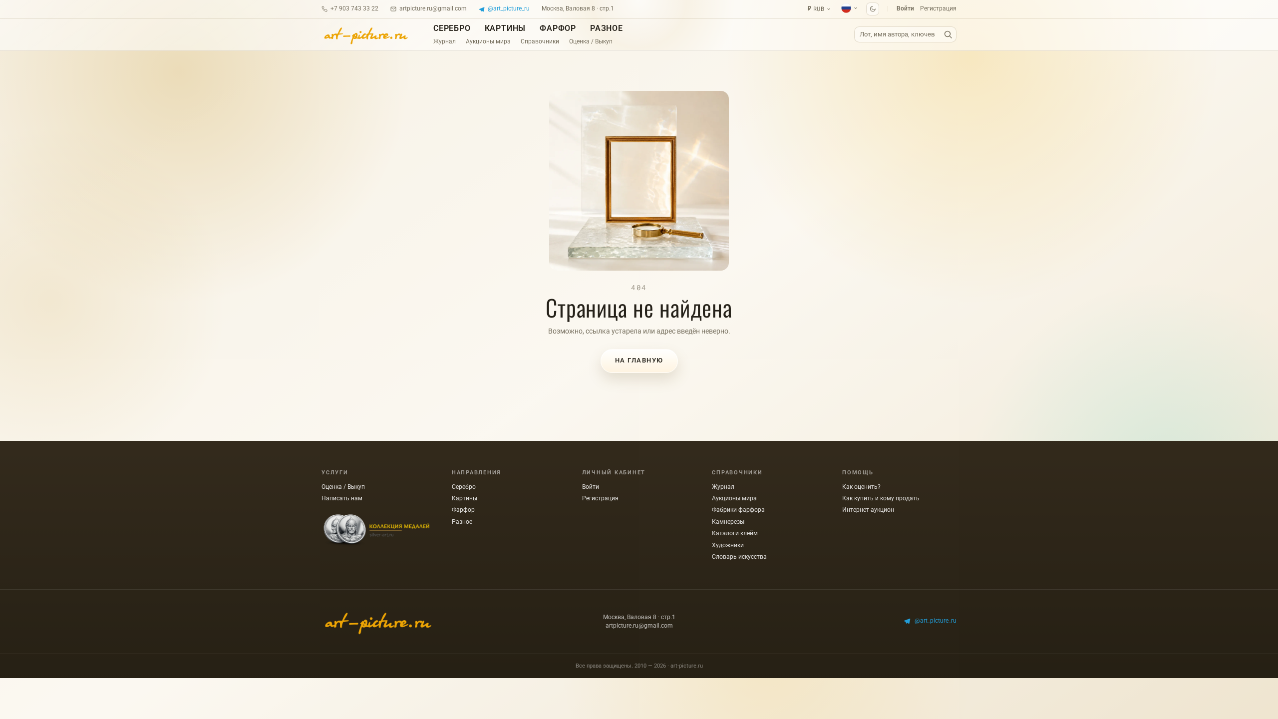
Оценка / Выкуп (591, 41)
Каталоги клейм (735, 533)
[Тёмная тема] (872, 8)
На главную (639, 360)
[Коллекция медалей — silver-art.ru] (376, 530)
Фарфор (558, 28)
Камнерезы (728, 521)
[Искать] (948, 34)
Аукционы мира (488, 41)
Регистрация (938, 8)
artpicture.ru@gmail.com (433, 8)
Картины (505, 28)
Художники (728, 545)
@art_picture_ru (509, 8)
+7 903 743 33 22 (354, 8)
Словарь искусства (739, 556)
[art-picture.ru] (365, 34)
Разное (606, 28)
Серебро (452, 28)
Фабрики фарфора (738, 509)
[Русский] (849, 8)
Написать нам (341, 498)
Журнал (444, 41)
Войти (905, 8)
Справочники (540, 41)
